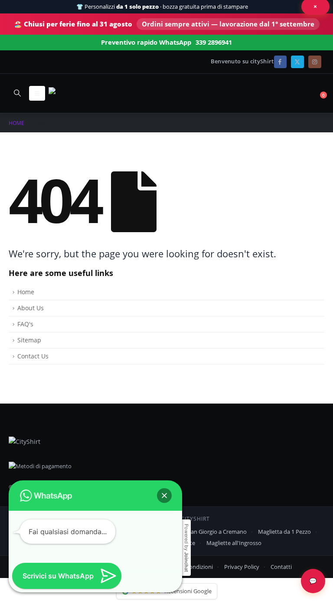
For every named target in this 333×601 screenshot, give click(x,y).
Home (25, 292)
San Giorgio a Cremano (217, 531)
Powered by (186, 548)
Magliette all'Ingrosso (233, 543)
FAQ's (25, 324)
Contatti (281, 567)
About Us (30, 308)
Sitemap (29, 340)
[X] (297, 62)
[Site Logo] (72, 93)
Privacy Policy (241, 567)
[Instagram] (314, 62)
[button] (17, 93)
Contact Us (33, 356)
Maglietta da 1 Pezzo (284, 531)
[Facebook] (280, 62)
